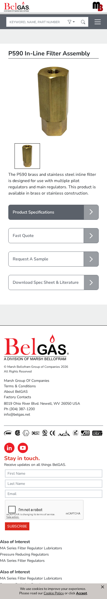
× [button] (103, 587)
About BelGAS (16, 391)
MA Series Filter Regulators (22, 560)
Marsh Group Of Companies (26, 380)
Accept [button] (81, 593)
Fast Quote (23, 236)
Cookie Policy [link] (54, 593)
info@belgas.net (17, 414)
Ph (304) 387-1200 (19, 409)
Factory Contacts (17, 397)
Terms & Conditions (20, 386)
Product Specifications (33, 212)
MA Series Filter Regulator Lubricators (31, 548)
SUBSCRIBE (17, 526)
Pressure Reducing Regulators (24, 554)
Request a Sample (30, 259)
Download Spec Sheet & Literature (46, 282)
